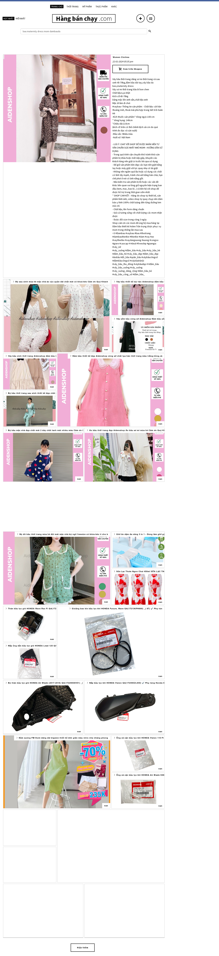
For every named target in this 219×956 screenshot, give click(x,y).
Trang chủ (57, 6)
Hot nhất (8, 18)
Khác (114, 6)
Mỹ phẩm (87, 6)
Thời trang (73, 6)
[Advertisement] (84, 45)
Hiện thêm (82, 947)
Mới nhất (20, 18)
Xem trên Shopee (132, 69)
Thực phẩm (101, 6)
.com (84, 18)
